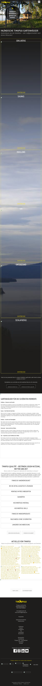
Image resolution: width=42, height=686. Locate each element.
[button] (39, 1)
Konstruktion (21, 637)
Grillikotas (21, 626)
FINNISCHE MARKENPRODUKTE (21, 514)
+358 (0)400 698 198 (21, 611)
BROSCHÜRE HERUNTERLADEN (14, 533)
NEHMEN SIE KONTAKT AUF (13, 386)
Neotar (20, 683)
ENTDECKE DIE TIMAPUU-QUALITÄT (27, 386)
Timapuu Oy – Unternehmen (21, 640)
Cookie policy (21, 621)
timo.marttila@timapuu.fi (21, 612)
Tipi (1, 207)
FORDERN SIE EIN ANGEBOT (29, 533)
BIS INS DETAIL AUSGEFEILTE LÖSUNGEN (21, 486)
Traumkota (21, 641)
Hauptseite (21, 616)
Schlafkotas (3, 318)
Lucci (27, 683)
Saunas (2, 95)
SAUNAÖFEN (21, 497)
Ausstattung (21, 639)
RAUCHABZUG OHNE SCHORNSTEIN (21, 519)
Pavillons (2, 150)
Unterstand (3, 263)
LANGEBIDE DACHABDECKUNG (21, 525)
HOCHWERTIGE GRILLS (21, 508)
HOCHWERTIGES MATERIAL (21, 503)
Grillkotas (3, 39)
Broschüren (21, 633)
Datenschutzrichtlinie (21, 619)
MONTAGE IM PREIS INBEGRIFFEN (21, 491)
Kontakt (21, 643)
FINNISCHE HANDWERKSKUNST (21, 480)
